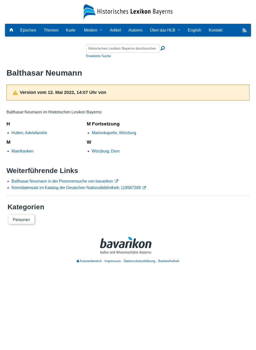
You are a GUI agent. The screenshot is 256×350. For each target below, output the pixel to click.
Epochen (28, 30)
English (194, 30)
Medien (90, 30)
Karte (71, 30)
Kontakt (215, 30)
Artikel (115, 30)
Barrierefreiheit (168, 261)
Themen (51, 30)
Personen (21, 219)
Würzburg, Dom (106, 151)
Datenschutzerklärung (139, 261)
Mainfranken (23, 151)
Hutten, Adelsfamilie (29, 133)
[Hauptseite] (11, 30)
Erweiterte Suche (98, 56)
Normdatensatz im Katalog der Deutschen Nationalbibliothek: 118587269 (76, 188)
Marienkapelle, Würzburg (114, 133)
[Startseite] (128, 12)
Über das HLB (162, 30)
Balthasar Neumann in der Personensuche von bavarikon (62, 181)
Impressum (112, 261)
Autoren (135, 30)
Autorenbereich (90, 261)
